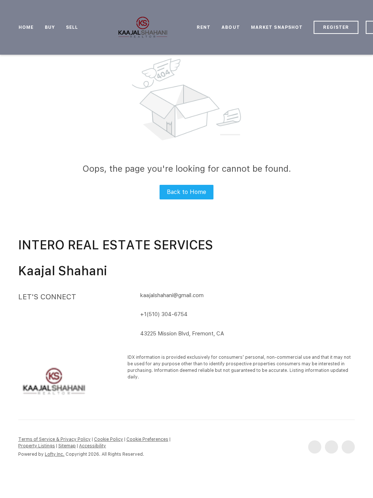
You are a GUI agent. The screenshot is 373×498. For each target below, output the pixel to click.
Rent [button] (204, 27)
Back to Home (186, 191)
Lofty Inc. (54, 454)
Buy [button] (50, 27)
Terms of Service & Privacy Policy (54, 439)
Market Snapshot (277, 27)
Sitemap (67, 445)
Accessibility (92, 445)
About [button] (230, 27)
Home (26, 27)
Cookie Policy (108, 439)
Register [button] (336, 27)
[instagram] (348, 447)
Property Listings (36, 445)
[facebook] (314, 447)
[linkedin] (331, 447)
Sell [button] (72, 27)
